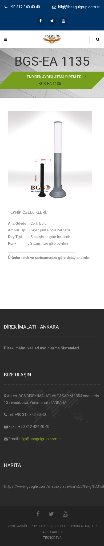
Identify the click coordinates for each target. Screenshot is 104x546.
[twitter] (52, 21)
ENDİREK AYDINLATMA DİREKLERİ (54, 77)
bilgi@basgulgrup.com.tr (40, 439)
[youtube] (63, 21)
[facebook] (41, 21)
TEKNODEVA (52, 538)
